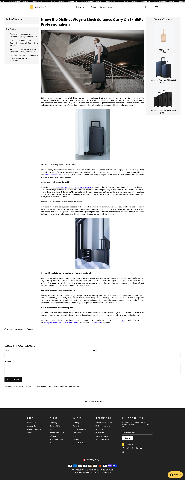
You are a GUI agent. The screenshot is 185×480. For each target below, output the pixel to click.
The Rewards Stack (57, 433)
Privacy (52, 443)
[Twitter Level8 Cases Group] (128, 448)
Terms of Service (67, 386)
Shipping (76, 423)
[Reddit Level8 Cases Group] (124, 452)
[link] (92, 1)
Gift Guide (99, 429)
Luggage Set (32, 426)
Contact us (77, 433)
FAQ (74, 436)
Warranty (76, 426)
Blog (51, 429)
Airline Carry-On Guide (103, 423)
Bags (93, 7)
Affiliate (53, 436)
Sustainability (55, 426)
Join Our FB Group (102, 439)
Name (6, 350)
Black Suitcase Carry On (55, 174)
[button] (92, 460)
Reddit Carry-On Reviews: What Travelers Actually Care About (23, 50)
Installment (99, 433)
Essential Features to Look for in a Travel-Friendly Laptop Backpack (24, 58)
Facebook (57, 322)
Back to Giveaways (94, 401)
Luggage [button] (80, 7)
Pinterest (73, 322)
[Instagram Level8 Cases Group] (137, 448)
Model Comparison (102, 426)
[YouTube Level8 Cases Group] (142, 448)
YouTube (98, 322)
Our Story (53, 423)
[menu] (81, 7)
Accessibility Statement (81, 443)
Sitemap (30, 433)
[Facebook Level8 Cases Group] (124, 448)
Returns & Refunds (80, 429)
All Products (31, 423)
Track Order (77, 439)
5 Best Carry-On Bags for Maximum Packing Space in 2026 (23, 35)
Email (95, 350)
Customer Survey (102, 436)
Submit (127, 438)
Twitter (65, 322)
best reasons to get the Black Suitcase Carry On (71, 187)
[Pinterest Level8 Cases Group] (133, 448)
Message (7, 361)
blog (123, 320)
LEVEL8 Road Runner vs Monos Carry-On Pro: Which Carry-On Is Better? (24, 43)
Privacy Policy (52, 386)
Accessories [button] (106, 7)
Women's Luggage (34, 429)
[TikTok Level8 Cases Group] (146, 448)
